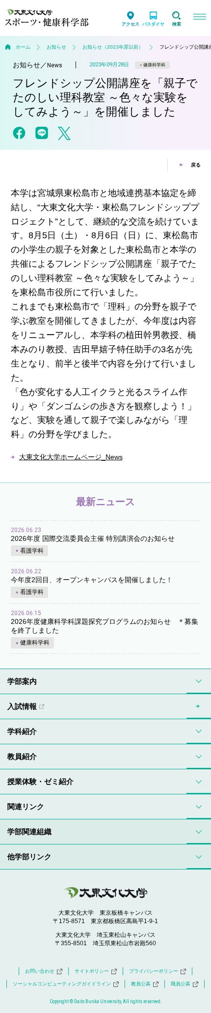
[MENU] (199, 18)
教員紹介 (22, 756)
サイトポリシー (92, 971)
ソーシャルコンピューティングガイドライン (62, 983)
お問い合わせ (39, 971)
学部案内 (22, 681)
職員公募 (180, 983)
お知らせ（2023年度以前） (112, 47)
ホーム (23, 47)
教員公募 (141, 983)
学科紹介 (22, 731)
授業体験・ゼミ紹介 (40, 781)
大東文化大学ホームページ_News (71, 457)
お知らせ (56, 47)
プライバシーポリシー (153, 971)
